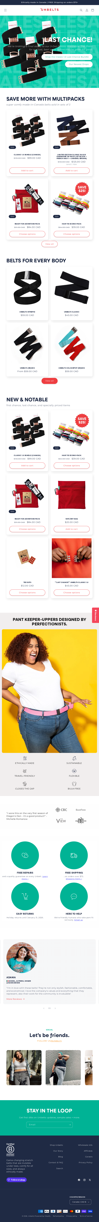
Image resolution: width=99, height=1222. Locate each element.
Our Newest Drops (79, 64)
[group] (24, 1067)
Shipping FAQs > (74, 879)
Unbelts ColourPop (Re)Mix (72, 368)
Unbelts (31, 1216)
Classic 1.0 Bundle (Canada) (27, 155)
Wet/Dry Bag (71, 519)
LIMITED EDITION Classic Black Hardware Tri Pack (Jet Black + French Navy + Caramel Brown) (72, 156)
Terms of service (86, 1216)
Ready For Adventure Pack (27, 224)
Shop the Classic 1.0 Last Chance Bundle (67, 57)
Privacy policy (71, 1216)
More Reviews (14, 999)
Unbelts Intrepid (27, 312)
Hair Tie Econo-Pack (71, 224)
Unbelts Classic (71, 312)
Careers (89, 1157)
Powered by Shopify (43, 1216)
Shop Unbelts (56, 1145)
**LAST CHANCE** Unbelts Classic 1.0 (71, 582)
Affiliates (88, 1151)
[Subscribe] (70, 1125)
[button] (5, 10)
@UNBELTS (56, 1041)
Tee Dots (27, 582)
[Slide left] (44, 1008)
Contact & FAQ (56, 1162)
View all (49, 244)
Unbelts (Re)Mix (27, 368)
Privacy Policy (86, 1162)
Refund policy (58, 1216)
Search (59, 1168)
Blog (60, 1157)
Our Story (58, 1151)
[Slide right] (55, 1008)
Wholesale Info (85, 1145)
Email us (78, 920)
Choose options (27, 234)
